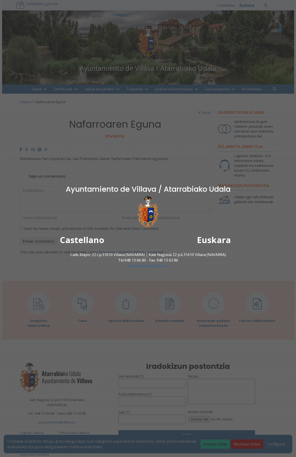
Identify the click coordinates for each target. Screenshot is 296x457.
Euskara (214, 240)
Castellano (82, 240)
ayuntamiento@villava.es (148, 265)
